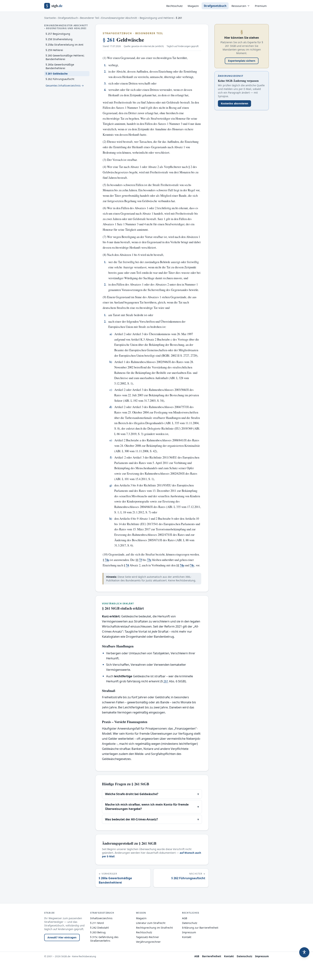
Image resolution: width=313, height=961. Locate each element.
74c (192, 565)
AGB (184, 918)
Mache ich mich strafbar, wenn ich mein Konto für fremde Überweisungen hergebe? (152, 806)
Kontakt (186, 937)
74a (107, 559)
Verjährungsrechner (148, 941)
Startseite (50, 18)
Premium (261, 6)
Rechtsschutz (174, 6)
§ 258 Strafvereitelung (59, 39)
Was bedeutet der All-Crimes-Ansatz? (152, 819)
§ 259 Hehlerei (54, 50)
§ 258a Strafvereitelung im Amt (64, 44)
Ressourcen (238, 6)
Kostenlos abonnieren (234, 103)
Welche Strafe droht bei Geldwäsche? (152, 794)
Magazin (193, 6)
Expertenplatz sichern (241, 60)
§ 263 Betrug (98, 932)
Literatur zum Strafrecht (150, 923)
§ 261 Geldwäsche (57, 73)
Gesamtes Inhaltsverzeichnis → (65, 85)
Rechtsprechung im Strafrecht (154, 927)
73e (149, 559)
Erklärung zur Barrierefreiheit (200, 927)
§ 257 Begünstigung (58, 33)
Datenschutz (189, 923)
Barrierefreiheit (211, 956)
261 (165, 681)
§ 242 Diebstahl (99, 927)
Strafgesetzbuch (215, 6)
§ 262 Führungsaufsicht (60, 79)
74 (127, 565)
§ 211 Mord (97, 923)
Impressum (189, 932)
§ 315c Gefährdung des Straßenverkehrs (104, 938)
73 (140, 559)
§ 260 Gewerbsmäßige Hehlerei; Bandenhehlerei (65, 57)
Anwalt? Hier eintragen (61, 937)
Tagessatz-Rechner (147, 937)
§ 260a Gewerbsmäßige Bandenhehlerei (60, 66)
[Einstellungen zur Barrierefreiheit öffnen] (304, 952)
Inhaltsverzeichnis (101, 918)
